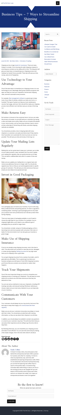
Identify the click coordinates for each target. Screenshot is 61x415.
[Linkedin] (11, 339)
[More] (17, 339)
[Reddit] (8, 339)
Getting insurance (21, 251)
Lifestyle (46, 94)
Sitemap (46, 411)
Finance (46, 89)
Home (46, 92)
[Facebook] (3, 339)
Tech (45, 97)
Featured (46, 86)
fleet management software (16, 98)
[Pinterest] (14, 339)
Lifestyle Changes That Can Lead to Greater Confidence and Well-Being (51, 47)
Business (46, 84)
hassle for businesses (21, 65)
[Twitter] (6, 339)
